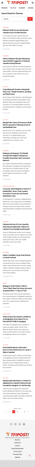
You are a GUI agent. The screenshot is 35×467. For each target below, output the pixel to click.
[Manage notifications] (29, 455)
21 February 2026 (8, 276)
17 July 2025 (7, 338)
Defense (31, 8)
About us (17, 440)
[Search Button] (30, 19)
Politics (13, 8)
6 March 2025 (7, 402)
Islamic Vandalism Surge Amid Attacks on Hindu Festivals (17, 256)
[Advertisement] (17, 463)
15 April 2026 (7, 179)
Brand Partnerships (18, 449)
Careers (17, 446)
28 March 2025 (7, 371)
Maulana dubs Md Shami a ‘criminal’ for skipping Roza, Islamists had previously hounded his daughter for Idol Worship (17, 383)
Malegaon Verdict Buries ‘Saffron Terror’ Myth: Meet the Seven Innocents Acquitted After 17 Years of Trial (17, 288)
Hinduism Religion (9, 186)
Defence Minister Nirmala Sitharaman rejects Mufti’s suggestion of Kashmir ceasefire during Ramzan (16, 61)
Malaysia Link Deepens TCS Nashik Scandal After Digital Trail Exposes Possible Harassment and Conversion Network (16, 157)
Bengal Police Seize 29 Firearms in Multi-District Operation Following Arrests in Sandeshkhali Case (17, 125)
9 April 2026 (7, 245)
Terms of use (17, 451)
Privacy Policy (17, 454)
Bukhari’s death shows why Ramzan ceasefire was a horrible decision (15, 31)
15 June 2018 (7, 49)
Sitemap (17, 457)
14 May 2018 (7, 80)
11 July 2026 (7, 113)
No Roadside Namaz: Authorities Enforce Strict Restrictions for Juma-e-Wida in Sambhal (17, 350)
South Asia (6, 314)
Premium (4, 8)
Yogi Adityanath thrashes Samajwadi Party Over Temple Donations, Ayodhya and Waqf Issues (17, 91)
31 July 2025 (7, 307)
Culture (5, 344)
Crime (5, 283)
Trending (6, 27)
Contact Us (17, 443)
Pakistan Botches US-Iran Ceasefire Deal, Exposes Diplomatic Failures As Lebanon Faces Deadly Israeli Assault (16, 226)
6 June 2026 (6, 143)
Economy (22, 8)
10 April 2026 (7, 215)
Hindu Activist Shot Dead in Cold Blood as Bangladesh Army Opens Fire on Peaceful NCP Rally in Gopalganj (17, 319)
